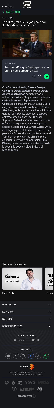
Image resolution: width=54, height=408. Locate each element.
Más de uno (13, 12)
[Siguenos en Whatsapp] (46, 356)
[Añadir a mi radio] (39, 76)
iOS (38, 340)
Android (22, 340)
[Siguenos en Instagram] (23, 356)
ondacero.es (7, 6)
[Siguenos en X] (38, 356)
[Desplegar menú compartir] (34, 76)
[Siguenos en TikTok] (16, 356)
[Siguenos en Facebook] (31, 356)
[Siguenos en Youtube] (8, 356)
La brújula (8, 293)
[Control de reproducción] (46, 76)
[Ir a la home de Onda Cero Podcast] (27, 5)
